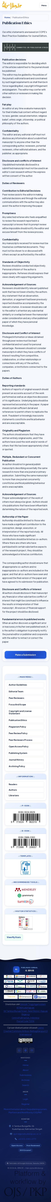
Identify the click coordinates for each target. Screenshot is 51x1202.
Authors (13, 790)
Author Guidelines (18, 685)
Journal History (16, 760)
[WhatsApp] (19, 1050)
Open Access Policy (18, 746)
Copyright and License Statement (20, 712)
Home (7, 17)
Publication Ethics (18, 720)
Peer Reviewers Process (20, 740)
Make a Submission (25, 654)
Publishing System (18, 753)
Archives (25, 1080)
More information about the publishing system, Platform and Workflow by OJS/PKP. (25, 1111)
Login (25, 1099)
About (25, 1070)
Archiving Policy (17, 766)
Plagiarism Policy (17, 727)
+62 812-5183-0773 (27, 1139)
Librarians (14, 795)
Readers (13, 784)
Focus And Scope (17, 704)
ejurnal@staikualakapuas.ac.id (27, 1134)
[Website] (25, 1050)
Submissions (25, 1075)
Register (26, 1104)
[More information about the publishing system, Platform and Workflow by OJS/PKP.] (25, 1185)
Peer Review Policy (18, 733)
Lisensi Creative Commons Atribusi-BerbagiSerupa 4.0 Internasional (26, 1031)
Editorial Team (16, 691)
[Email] (31, 1050)
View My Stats (14, 937)
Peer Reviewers (16, 698)
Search (25, 1085)
